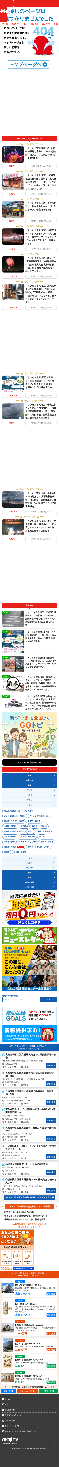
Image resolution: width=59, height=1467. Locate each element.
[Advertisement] (29, 105)
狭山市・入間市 (43, 847)
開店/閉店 (34, 24)
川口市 (41, 837)
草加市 (44, 826)
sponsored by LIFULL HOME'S (29, 1276)
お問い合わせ (10, 1421)
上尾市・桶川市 (10, 837)
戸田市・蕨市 (9, 842)
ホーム (7, 1399)
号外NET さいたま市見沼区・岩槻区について (21, 1431)
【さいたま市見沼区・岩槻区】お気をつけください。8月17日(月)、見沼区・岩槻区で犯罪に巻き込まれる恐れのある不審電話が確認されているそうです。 (40, 683)
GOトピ (5, 24)
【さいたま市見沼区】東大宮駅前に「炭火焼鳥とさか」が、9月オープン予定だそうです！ (40, 206)
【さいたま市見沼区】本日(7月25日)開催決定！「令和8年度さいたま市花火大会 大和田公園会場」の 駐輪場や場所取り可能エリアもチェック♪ (40, 264)
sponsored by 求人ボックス (29, 1049)
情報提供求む (10, 1410)
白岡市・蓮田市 (10, 826)
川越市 (6, 852)
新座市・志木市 (47, 842)
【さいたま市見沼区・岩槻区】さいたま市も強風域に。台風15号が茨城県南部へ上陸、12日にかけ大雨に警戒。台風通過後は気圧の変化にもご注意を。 (40, 411)
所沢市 (30, 847)
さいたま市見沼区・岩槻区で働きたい (28, 1046)
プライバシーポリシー (13, 1426)
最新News (16, 24)
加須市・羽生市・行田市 (14, 821)
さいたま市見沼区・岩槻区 (15, 816)
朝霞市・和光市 (13, 847)
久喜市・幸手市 (34, 821)
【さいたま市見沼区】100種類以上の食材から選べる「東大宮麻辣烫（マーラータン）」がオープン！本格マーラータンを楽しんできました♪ (40, 182)
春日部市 (24, 826)
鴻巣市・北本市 (43, 831)
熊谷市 (30, 831)
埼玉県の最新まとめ (12, 811)
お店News (46, 24)
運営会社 (8, 1404)
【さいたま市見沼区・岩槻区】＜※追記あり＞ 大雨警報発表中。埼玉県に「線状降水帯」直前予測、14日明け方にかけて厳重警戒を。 (40, 500)
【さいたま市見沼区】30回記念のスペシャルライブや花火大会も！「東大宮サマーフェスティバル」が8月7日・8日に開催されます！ (40, 237)
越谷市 (34, 826)
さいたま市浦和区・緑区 (39, 816)
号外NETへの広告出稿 (13, 1415)
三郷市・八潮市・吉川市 (14, 831)
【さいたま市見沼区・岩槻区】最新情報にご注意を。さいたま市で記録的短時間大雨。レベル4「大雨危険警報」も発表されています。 (40, 618)
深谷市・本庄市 (20, 852)
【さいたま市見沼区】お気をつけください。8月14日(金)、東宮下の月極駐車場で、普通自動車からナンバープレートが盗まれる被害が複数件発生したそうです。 (40, 702)
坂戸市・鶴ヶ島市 (28, 837)
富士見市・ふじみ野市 (28, 842)
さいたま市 (28, 811)
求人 (25, 24)
